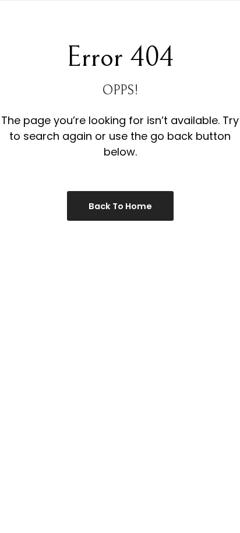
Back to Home (120, 206)
